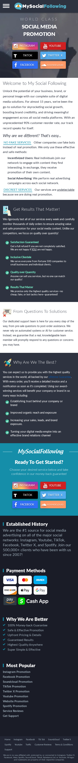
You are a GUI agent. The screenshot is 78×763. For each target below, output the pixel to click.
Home (7, 739)
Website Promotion (15, 701)
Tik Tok (41, 739)
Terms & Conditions (64, 744)
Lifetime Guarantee (60, 377)
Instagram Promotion (16, 672)
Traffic (28, 744)
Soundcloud (53, 739)
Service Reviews (13, 711)
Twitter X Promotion (16, 691)
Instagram (27, 46)
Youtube (54, 46)
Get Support (11, 716)
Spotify (8, 744)
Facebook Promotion (16, 677)
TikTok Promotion (14, 686)
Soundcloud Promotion (17, 681)
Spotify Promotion (15, 706)
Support (8, 749)
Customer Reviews (43, 744)
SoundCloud (54, 65)
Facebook (27, 65)
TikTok (28, 55)
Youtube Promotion (15, 696)
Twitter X (54, 55)
